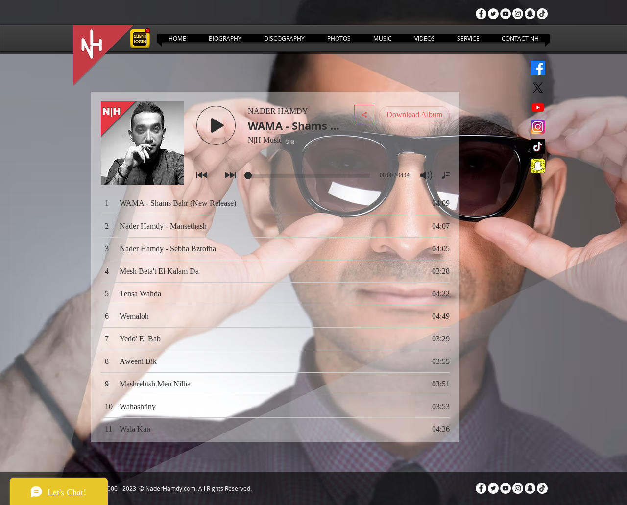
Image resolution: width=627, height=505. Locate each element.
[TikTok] (542, 13)
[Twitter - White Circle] (493, 13)
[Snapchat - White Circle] (530, 13)
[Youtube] (538, 107)
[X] (538, 87)
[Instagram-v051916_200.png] (538, 127)
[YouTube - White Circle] (505, 13)
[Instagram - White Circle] (517, 13)
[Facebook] (538, 68)
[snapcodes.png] (538, 166)
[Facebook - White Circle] (481, 13)
